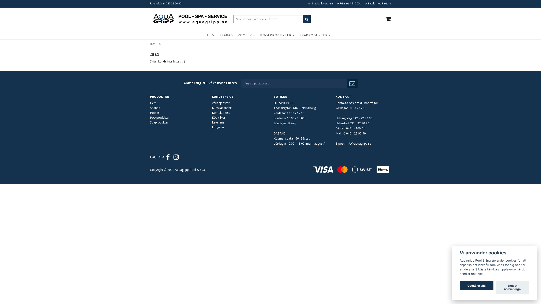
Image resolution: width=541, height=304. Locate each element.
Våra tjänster (221, 103)
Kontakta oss (221, 113)
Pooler (245, 35)
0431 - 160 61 (355, 128)
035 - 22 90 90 (359, 123)
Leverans (218, 122)
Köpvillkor (218, 117)
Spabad (226, 35)
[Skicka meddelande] (352, 83)
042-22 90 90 (173, 3)
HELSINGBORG (284, 103)
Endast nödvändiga (512, 287)
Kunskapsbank (222, 108)
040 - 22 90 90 (356, 133)
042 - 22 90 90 (362, 118)
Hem (211, 35)
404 (161, 43)
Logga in (218, 127)
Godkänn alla (476, 285)
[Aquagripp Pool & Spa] (190, 19)
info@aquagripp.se (358, 143)
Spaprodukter (314, 35)
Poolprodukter (276, 35)
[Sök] (307, 19)
